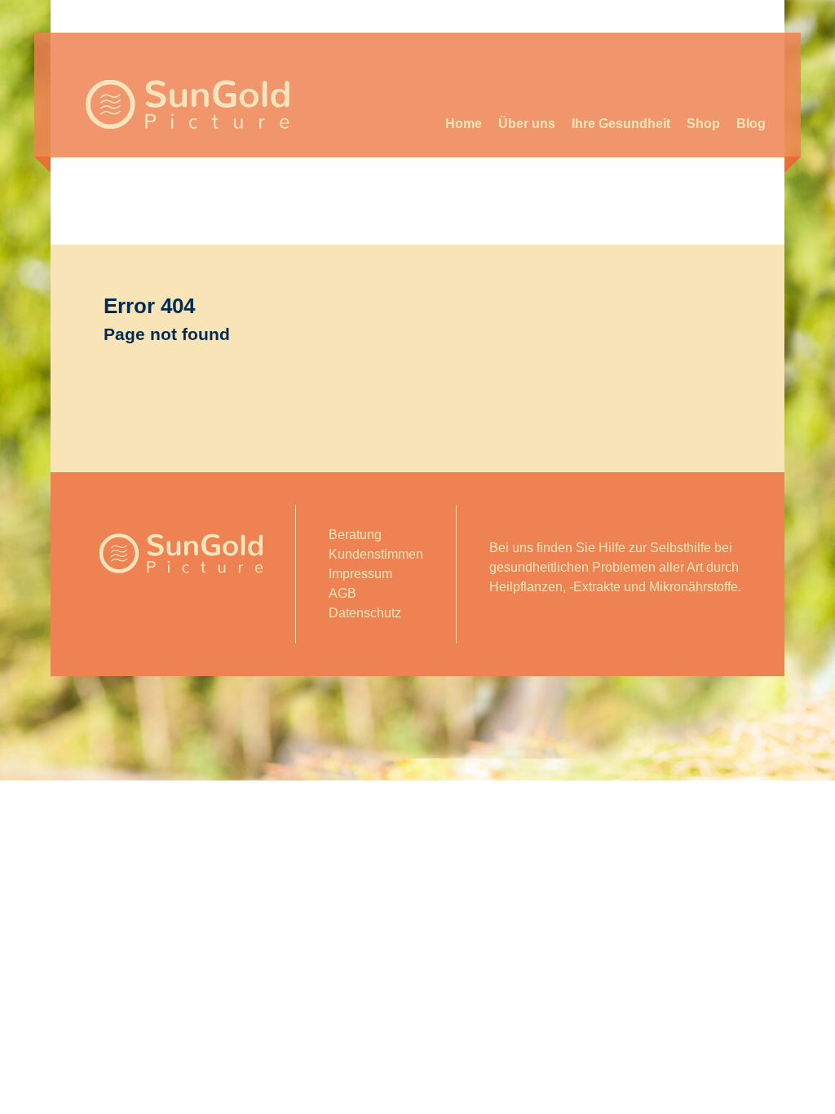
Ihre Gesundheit (621, 123)
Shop (703, 123)
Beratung (355, 535)
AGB (342, 593)
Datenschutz (365, 613)
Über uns (526, 123)
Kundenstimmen (376, 554)
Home (463, 123)
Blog (751, 123)
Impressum (360, 574)
